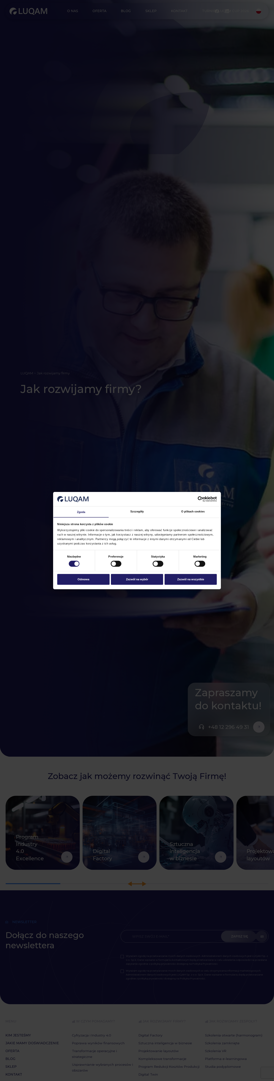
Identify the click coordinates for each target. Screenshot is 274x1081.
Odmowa (83, 579)
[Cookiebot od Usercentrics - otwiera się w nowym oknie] (200, 499)
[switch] (116, 564)
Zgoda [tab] (81, 511)
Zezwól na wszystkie (190, 579)
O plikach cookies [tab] (193, 511)
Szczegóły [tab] (137, 511)
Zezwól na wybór (137, 579)
